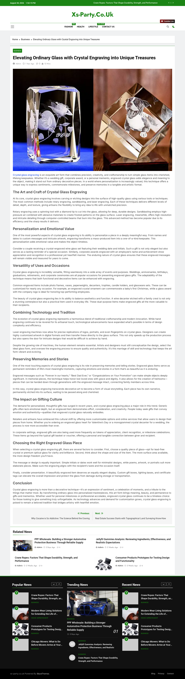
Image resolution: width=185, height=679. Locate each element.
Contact (170, 673)
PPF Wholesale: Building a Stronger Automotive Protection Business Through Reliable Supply (89, 626)
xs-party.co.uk (92, 14)
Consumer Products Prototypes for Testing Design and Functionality (46, 617)
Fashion (69, 25)
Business (17, 51)
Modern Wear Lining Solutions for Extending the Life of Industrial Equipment (123, 4)
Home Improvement (39, 605)
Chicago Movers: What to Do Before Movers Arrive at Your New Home (46, 632)
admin (18, 63)
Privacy (161, 673)
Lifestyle (94, 25)
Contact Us (108, 27)
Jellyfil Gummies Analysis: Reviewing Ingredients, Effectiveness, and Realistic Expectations (96, 647)
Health (80, 27)
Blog (153, 673)
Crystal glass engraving (26, 175)
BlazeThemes (43, 673)
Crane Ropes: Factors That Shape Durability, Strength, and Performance (156, 591)
